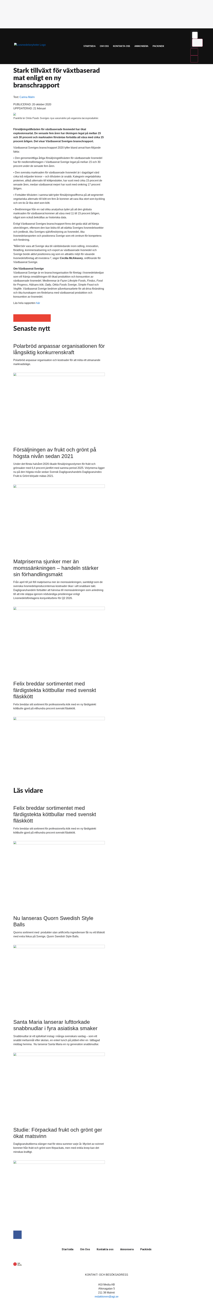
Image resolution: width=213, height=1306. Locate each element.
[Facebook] (17, 1235)
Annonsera (141, 46)
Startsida (90, 46)
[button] (17, 318)
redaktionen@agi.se (106, 1296)
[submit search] (197, 43)
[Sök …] (195, 35)
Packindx (158, 46)
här (38, 303)
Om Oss (104, 46)
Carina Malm (27, 97)
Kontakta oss (121, 46)
